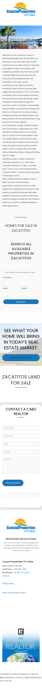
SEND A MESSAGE (13, 483)
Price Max (7, 277)
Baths (24, 288)
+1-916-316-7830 (19, 569)
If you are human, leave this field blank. (18, 491)
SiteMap (19, 677)
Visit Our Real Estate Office (14, 592)
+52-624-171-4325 (21, 572)
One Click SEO (6, 681)
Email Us (5, 576)
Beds (5, 288)
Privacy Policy (8, 583)
